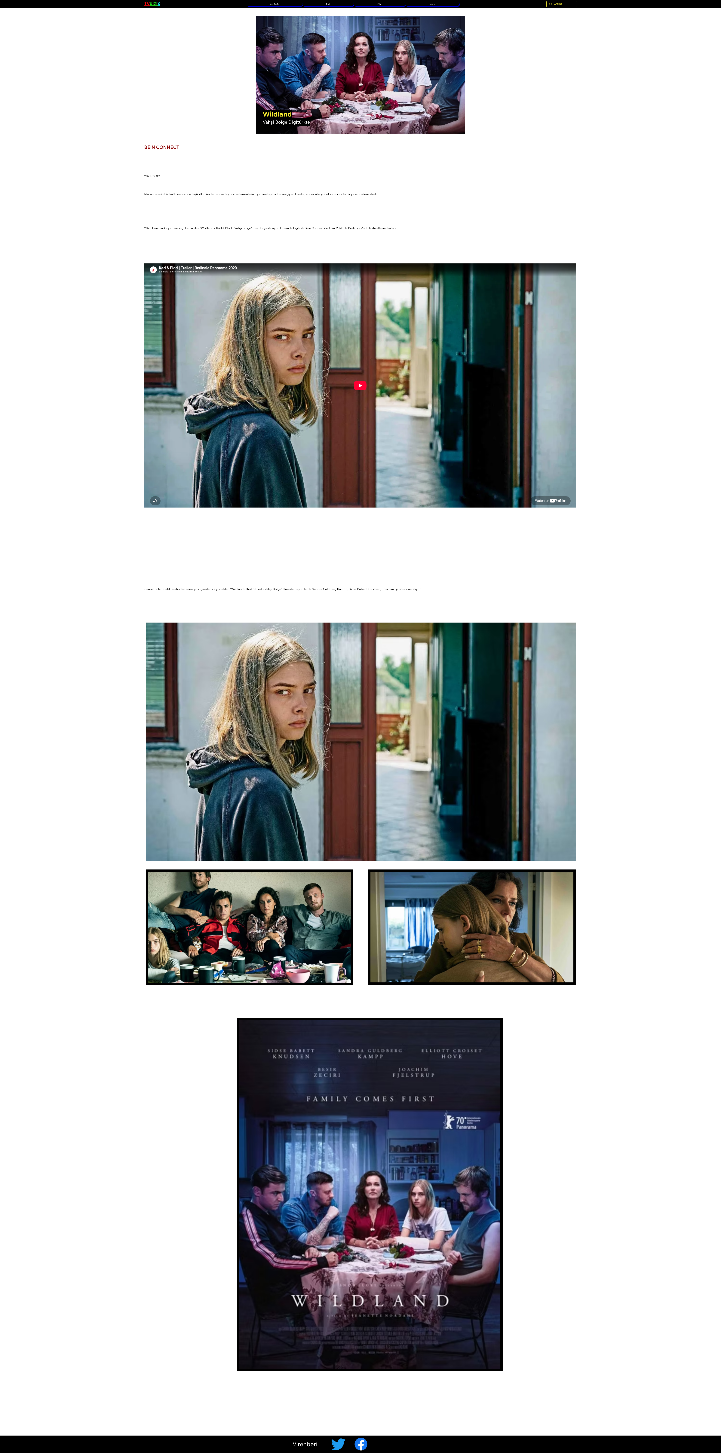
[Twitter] (338, 1444)
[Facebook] (361, 1444)
